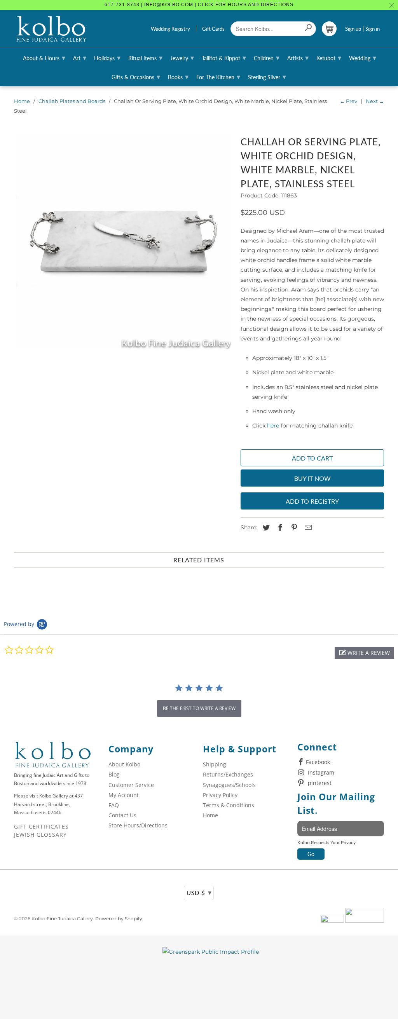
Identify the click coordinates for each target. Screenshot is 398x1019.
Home (22, 101)
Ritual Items (145, 57)
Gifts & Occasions (136, 76)
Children (266, 57)
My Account (123, 795)
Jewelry (182, 57)
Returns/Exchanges (228, 774)
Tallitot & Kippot (224, 57)
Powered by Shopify (118, 918)
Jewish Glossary (40, 834)
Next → (375, 101)
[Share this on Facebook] (279, 527)
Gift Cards (213, 29)
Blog (114, 774)
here (273, 425)
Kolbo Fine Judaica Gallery (62, 918)
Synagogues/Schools (229, 785)
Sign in (372, 29)
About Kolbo (124, 764)
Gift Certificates (41, 826)
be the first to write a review (199, 708)
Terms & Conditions (228, 805)
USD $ (199, 892)
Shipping (214, 764)
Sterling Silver (267, 76)
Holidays (107, 57)
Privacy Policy (220, 795)
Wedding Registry (170, 29)
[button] (364, 653)
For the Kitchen (218, 76)
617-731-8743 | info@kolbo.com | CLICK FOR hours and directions (199, 4)
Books (178, 76)
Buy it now (312, 478)
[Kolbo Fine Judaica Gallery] (51, 29)
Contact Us (122, 815)
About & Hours (44, 57)
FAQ (113, 805)
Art (79, 57)
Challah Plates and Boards (71, 101)
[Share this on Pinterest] (293, 527)
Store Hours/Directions (138, 825)
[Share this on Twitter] (265, 527)
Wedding (362, 57)
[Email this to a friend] (307, 527)
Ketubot (328, 57)
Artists (298, 57)
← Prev (348, 101)
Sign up (353, 29)
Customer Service (131, 785)
